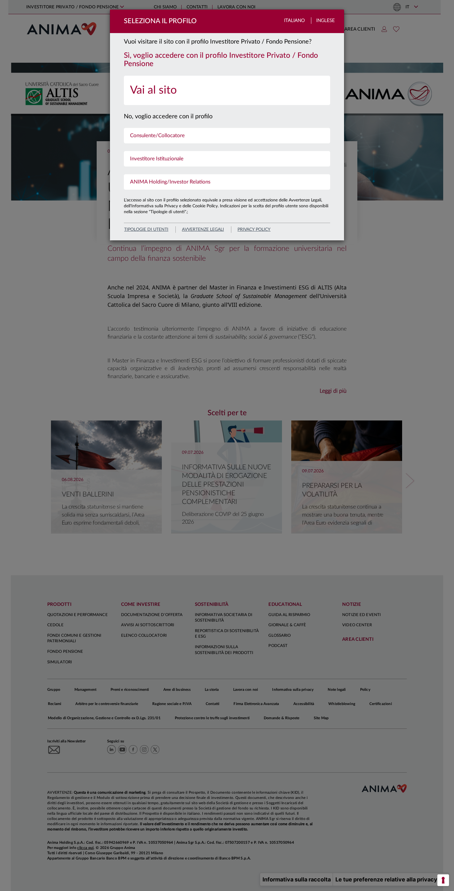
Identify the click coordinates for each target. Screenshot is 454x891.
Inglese (325, 20)
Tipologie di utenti (146, 229)
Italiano (294, 20)
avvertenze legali (203, 229)
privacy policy (254, 229)
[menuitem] (227, 90)
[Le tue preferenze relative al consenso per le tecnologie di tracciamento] (443, 880)
